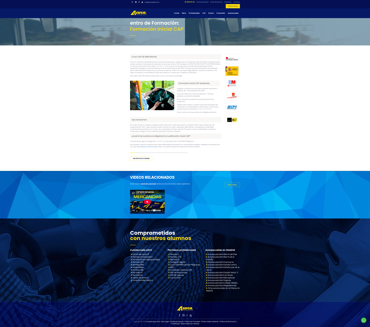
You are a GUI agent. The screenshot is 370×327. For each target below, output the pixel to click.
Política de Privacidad (192, 321)
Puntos (211, 13)
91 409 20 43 (190, 2)
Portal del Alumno (216, 2)
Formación (221, 13)
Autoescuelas (233, 13)
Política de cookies (176, 321)
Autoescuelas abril (153, 321)
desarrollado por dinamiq (190, 324)
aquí (180, 76)
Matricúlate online (141, 158)
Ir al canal (232, 185)
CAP (204, 13)
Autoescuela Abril (202, 2)
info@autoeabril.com (152, 2)
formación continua (146, 147)
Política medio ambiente (209, 321)
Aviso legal (165, 321)
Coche (176, 13)
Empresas (227, 2)
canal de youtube (148, 183)
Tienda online (233, 6)
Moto (184, 13)
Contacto (236, 2)
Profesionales (194, 13)
